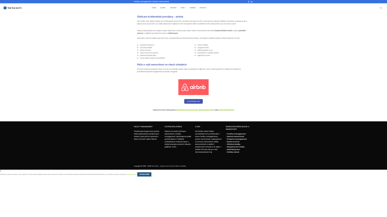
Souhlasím (144, 174)
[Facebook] (249, 2)
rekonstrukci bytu (226, 110)
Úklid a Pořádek (180, 166)
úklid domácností (206, 110)
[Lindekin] (252, 2)
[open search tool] (381, 8)
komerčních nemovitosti (187, 110)
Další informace (131, 174)
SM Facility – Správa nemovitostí (162, 166)
